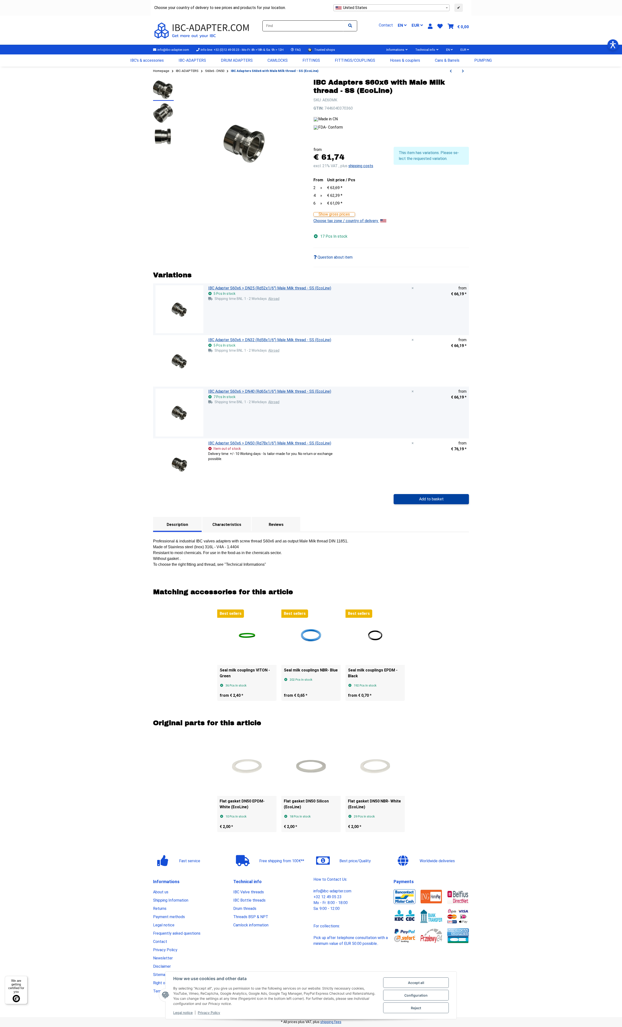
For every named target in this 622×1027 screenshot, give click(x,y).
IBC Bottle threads (249, 900)
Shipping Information (170, 900)
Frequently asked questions (176, 933)
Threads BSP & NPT (250, 916)
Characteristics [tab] (226, 524)
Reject (416, 1008)
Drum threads (244, 908)
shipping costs (360, 166)
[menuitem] (147, 60)
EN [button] (401, 25)
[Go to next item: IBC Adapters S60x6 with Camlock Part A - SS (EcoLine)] (463, 71)
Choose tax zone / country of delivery (346, 220)
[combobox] (391, 7)
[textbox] (391, 8)
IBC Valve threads (248, 892)
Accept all (416, 983)
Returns (159, 908)
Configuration (416, 995)
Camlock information (250, 925)
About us (160, 892)
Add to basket (431, 499)
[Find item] (350, 25)
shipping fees (330, 1022)
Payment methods (169, 916)
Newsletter (163, 958)
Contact (160, 941)
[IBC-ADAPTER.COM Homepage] (202, 29)
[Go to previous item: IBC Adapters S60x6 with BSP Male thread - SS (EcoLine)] (451, 71)
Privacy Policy (209, 1012)
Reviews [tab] (276, 524)
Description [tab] (177, 524)
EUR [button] (416, 25)
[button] (430, 26)
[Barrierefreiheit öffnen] (612, 44)
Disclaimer (162, 966)
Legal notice (183, 1012)
